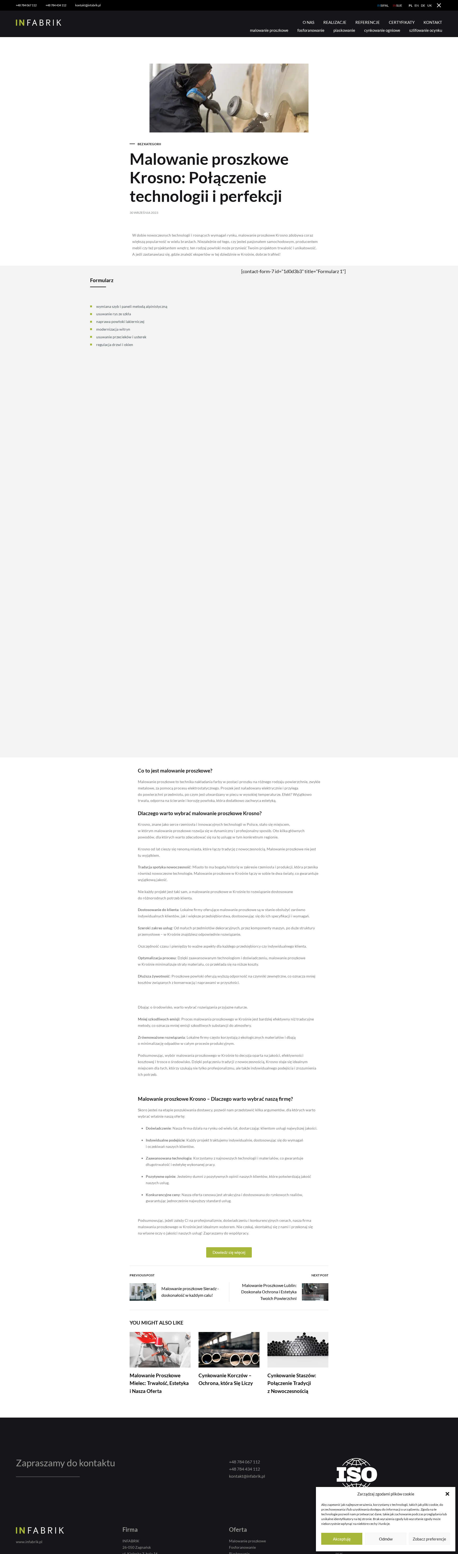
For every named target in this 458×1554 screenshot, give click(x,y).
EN (417, 5)
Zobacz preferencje (429, 1539)
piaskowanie (344, 30)
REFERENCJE (367, 22)
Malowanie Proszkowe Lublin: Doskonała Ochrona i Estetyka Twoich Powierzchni (269, 1292)
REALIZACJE (334, 22)
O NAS (308, 22)
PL (410, 5)
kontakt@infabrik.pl (88, 5)
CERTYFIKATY (402, 22)
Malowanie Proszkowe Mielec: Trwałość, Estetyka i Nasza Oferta (159, 1383)
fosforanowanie (310, 30)
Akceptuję (342, 1539)
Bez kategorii (149, 144)
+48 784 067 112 (26, 5)
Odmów (386, 1539)
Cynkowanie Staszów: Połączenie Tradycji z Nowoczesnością (291, 1383)
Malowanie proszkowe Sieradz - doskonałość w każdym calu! (190, 1292)
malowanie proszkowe (269, 30)
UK (429, 5)
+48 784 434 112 (56, 5)
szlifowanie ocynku (425, 30)
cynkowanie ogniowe (382, 30)
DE (423, 5)
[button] (447, 1494)
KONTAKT (433, 22)
